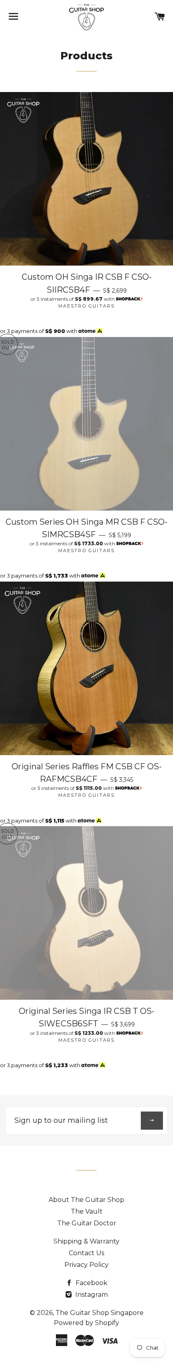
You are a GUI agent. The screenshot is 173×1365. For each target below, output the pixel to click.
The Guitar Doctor (86, 1223)
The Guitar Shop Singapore (100, 1313)
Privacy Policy (86, 1265)
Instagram (91, 1294)
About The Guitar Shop (86, 1200)
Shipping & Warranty (86, 1241)
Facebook (90, 1283)
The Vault (87, 1211)
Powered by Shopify (86, 1323)
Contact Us (86, 1253)
